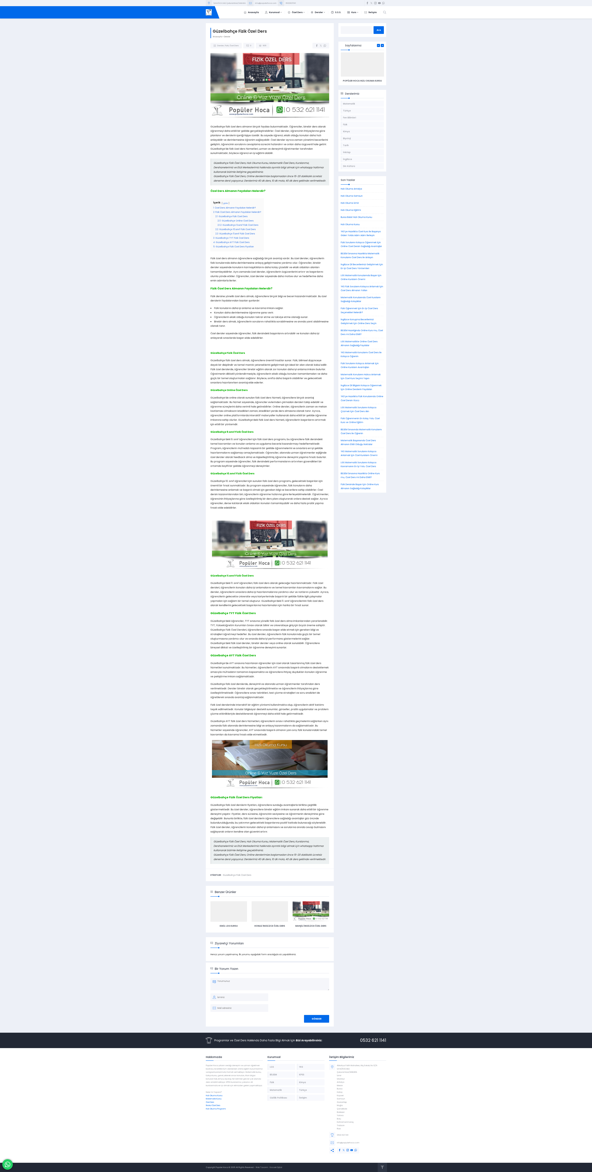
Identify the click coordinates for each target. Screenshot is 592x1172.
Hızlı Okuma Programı (216, 1108)
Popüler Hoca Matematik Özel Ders (362, 80)
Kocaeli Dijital (276, 1167)
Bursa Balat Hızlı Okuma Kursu (356, 217)
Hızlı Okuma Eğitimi (351, 210)
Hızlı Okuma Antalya (351, 188)
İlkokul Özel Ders (213, 1105)
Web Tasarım (262, 1167)
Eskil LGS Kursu (229, 925)
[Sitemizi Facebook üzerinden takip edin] (367, 3)
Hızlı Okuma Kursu (350, 224)
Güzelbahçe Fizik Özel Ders (237, 875)
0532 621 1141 (373, 1040)
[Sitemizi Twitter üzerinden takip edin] (371, 3)
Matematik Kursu (214, 1098)
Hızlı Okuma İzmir (350, 203)
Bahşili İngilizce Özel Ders (310, 925)
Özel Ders (234, 45)
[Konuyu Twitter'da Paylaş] (321, 45)
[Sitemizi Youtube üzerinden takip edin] (379, 3)
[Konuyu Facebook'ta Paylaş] (317, 45)
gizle (225, 203)
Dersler (227, 36)
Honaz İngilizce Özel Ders (269, 925)
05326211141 (291, 3)
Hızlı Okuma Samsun (352, 195)
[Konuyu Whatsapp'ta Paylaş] (325, 45)
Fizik (227, 45)
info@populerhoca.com (265, 3)
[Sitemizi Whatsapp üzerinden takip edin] (383, 3)
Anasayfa (217, 36)
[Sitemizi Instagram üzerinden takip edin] (375, 3)
